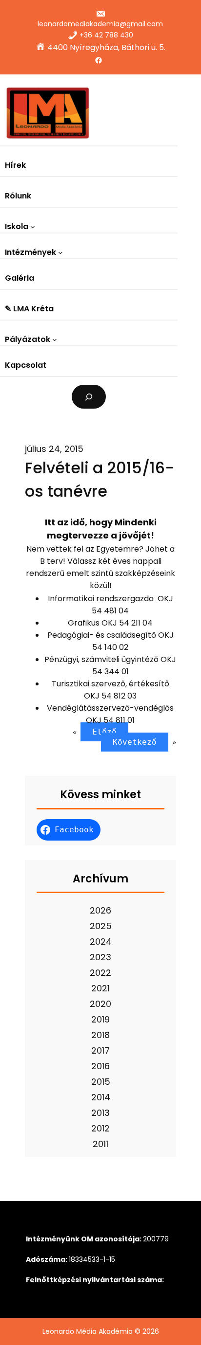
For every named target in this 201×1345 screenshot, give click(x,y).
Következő (135, 742)
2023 (100, 957)
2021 (100, 988)
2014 (100, 1097)
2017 (100, 1050)
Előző (104, 731)
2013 (100, 1113)
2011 (100, 1144)
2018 (100, 1035)
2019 (100, 1019)
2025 (101, 926)
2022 (100, 973)
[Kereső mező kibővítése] (89, 397)
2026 (100, 910)
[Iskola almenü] (32, 226)
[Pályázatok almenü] (54, 339)
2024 (101, 941)
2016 (100, 1066)
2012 (100, 1128)
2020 (100, 1004)
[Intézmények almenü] (60, 252)
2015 (100, 1082)
